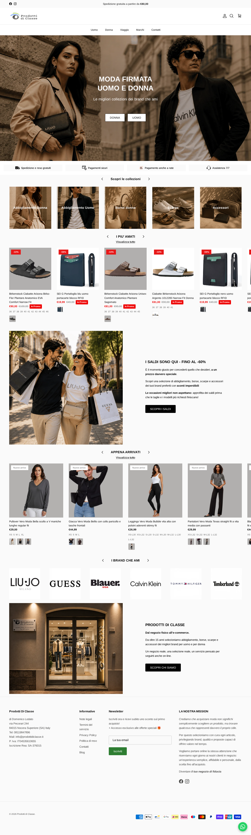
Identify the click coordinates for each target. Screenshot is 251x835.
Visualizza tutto (125, 241)
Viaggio (124, 29)
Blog (82, 752)
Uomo (94, 29)
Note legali (85, 719)
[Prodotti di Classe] (24, 16)
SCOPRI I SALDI (160, 409)
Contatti (155, 29)
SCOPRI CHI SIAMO (163, 667)
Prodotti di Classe (26, 814)
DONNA (115, 117)
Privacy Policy (88, 735)
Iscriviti (118, 751)
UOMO (136, 117)
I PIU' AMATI (125, 236)
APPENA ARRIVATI (125, 452)
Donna (109, 29)
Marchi (140, 29)
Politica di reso (88, 740)
